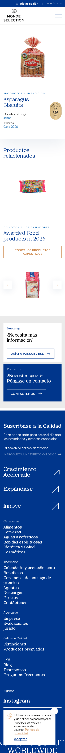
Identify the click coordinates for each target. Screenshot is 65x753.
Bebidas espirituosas (22, 542)
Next (57, 285)
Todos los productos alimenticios (32, 251)
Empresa (11, 618)
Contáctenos (15, 603)
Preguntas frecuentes (24, 675)
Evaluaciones (15, 623)
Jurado (9, 628)
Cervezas (12, 532)
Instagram (16, 701)
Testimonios (14, 670)
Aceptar (20, 739)
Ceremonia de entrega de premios (27, 581)
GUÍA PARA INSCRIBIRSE (27, 353)
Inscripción (10, 562)
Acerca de (10, 612)
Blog (6, 659)
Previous (7, 285)
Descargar (13, 593)
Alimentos (12, 527)
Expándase (18, 489)
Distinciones (14, 644)
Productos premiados (23, 649)
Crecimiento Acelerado (19, 472)
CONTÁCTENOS (23, 393)
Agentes (11, 588)
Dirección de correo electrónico (26, 448)
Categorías (11, 521)
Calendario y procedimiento (29, 568)
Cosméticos (14, 552)
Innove (12, 506)
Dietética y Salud (19, 547)
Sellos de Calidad (15, 638)
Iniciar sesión (28, 3)
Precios (10, 598)
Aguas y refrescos (20, 537)
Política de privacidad (26, 731)
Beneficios (13, 573)
